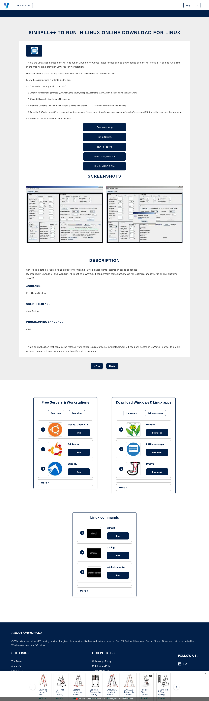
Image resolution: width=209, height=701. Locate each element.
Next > (112, 366)
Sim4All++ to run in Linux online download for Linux (104, 32)
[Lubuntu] (56, 469)
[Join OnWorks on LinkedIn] (179, 664)
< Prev (97, 366)
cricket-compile (116, 567)
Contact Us (17, 671)
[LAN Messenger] (134, 449)
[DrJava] (134, 469)
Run (79, 433)
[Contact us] (185, 664)
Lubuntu (72, 463)
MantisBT (151, 424)
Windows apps (155, 413)
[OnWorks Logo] (6, 5)
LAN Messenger (155, 444)
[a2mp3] (95, 532)
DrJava (150, 463)
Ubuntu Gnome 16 (78, 424)
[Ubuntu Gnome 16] (56, 429)
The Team (16, 661)
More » (45, 482)
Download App (105, 127)
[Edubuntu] (56, 449)
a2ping (111, 547)
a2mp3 (111, 527)
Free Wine (77, 413)
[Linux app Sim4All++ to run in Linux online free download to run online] (34, 51)
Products (21, 5)
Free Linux (56, 413)
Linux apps (132, 413)
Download (157, 433)
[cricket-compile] (95, 571)
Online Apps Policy (101, 661)
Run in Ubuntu (104, 137)
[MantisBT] (134, 429)
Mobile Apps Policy (101, 666)
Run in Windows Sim (104, 156)
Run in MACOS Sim (104, 166)
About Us (16, 666)
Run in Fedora (104, 146)
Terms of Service (100, 671)
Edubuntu (73, 444)
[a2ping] (95, 552)
